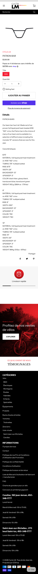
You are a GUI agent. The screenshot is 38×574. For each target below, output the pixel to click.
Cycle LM (12, 560)
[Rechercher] (33, 12)
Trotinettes (7, 422)
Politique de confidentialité (13, 462)
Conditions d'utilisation (12, 466)
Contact (6, 451)
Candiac (6, 437)
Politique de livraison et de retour (15, 470)
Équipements (8, 406)
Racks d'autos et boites (11, 415)
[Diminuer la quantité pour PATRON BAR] (5, 83)
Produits (6, 411)
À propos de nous (9, 446)
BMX (5, 382)
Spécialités (7, 402)
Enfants (6, 399)
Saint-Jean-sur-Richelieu (13, 434)
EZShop (16, 563)
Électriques (7, 385)
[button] (5, 5)
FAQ (4, 481)
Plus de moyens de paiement (19, 108)
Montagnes (7, 389)
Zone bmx (6, 427)
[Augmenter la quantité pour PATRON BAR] (18, 83)
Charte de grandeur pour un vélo (15, 485)
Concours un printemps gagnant (15, 490)
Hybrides (6, 395)
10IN (6, 74)
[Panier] (33, 5)
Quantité (6, 79)
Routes (6, 392)
